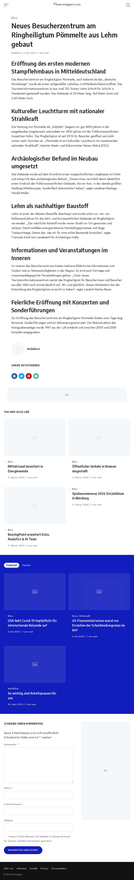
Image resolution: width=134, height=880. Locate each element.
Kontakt (33, 868)
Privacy (44, 868)
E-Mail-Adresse (13, 804)
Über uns (8, 868)
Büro (14, 18)
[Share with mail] (36, 376)
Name (8, 788)
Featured (12, 565)
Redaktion (16, 52)
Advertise (21, 868)
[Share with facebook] (14, 376)
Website (8, 820)
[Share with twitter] (22, 376)
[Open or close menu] (6, 5)
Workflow (13, 688)
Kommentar (11, 744)
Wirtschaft (84, 616)
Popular (26, 565)
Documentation (59, 868)
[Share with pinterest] (29, 376)
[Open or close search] (128, 5)
